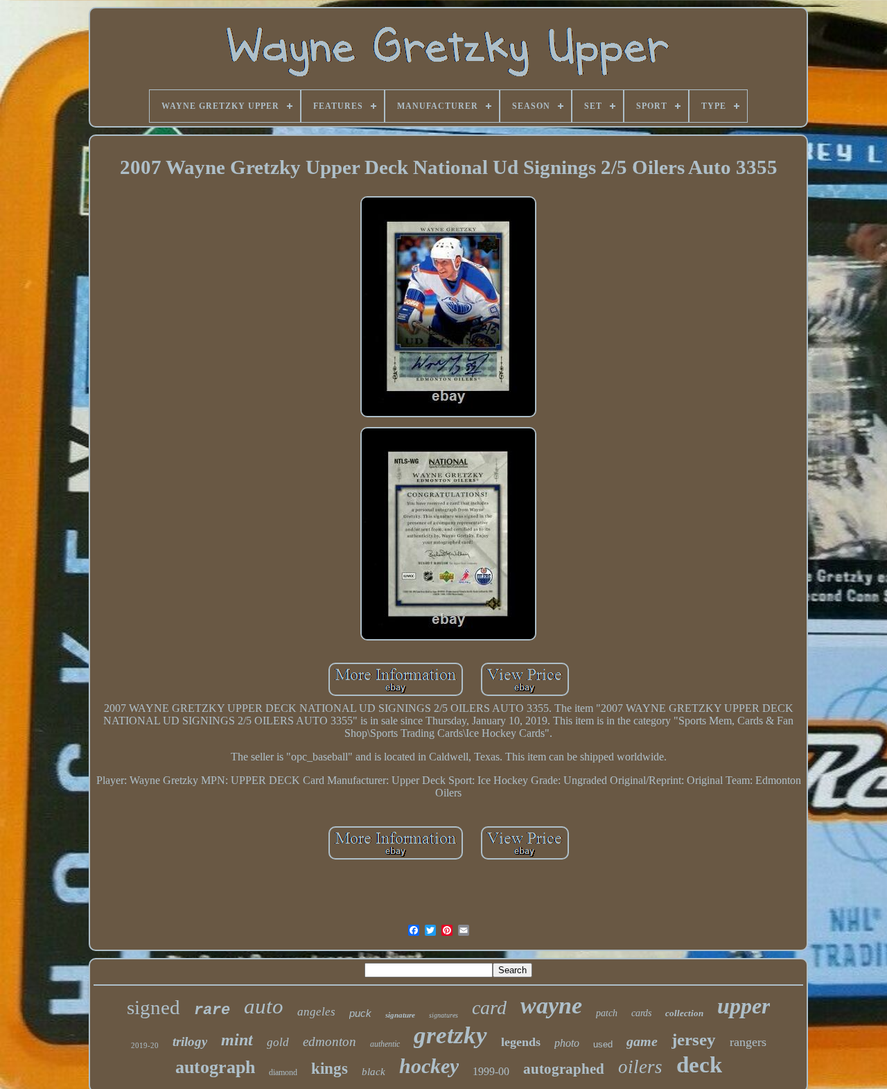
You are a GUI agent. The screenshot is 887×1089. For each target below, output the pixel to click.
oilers (640, 1066)
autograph (215, 1067)
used (603, 1044)
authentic (385, 1044)
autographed (563, 1069)
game (642, 1041)
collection (684, 1013)
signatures (443, 1015)
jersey (693, 1039)
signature (400, 1015)
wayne (551, 1005)
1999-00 (491, 1071)
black (373, 1071)
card (489, 1007)
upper (743, 1005)
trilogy (190, 1041)
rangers (748, 1042)
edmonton (329, 1041)
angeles (316, 1011)
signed (153, 1007)
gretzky (450, 1035)
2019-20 (145, 1045)
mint (237, 1040)
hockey (429, 1065)
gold (278, 1042)
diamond (283, 1072)
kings (329, 1068)
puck (360, 1013)
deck (699, 1064)
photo (566, 1043)
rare (212, 1010)
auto (263, 1006)
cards (641, 1013)
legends (521, 1042)
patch (606, 1013)
